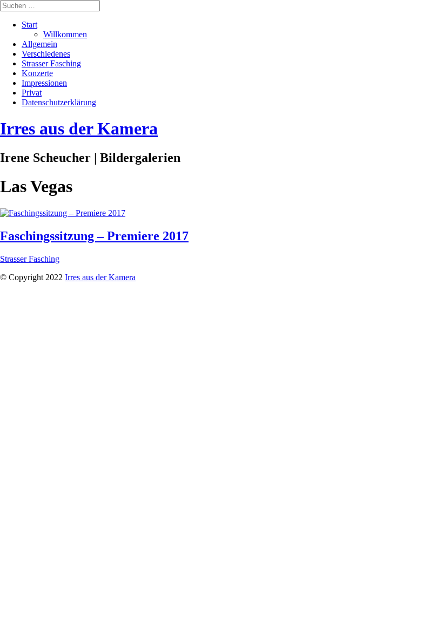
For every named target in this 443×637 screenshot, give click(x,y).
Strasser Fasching (51, 63)
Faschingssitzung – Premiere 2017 (94, 236)
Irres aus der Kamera (100, 277)
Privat (32, 92)
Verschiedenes (46, 53)
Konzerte (37, 73)
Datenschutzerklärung (59, 102)
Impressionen (44, 82)
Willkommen (65, 34)
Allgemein (39, 44)
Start (29, 24)
